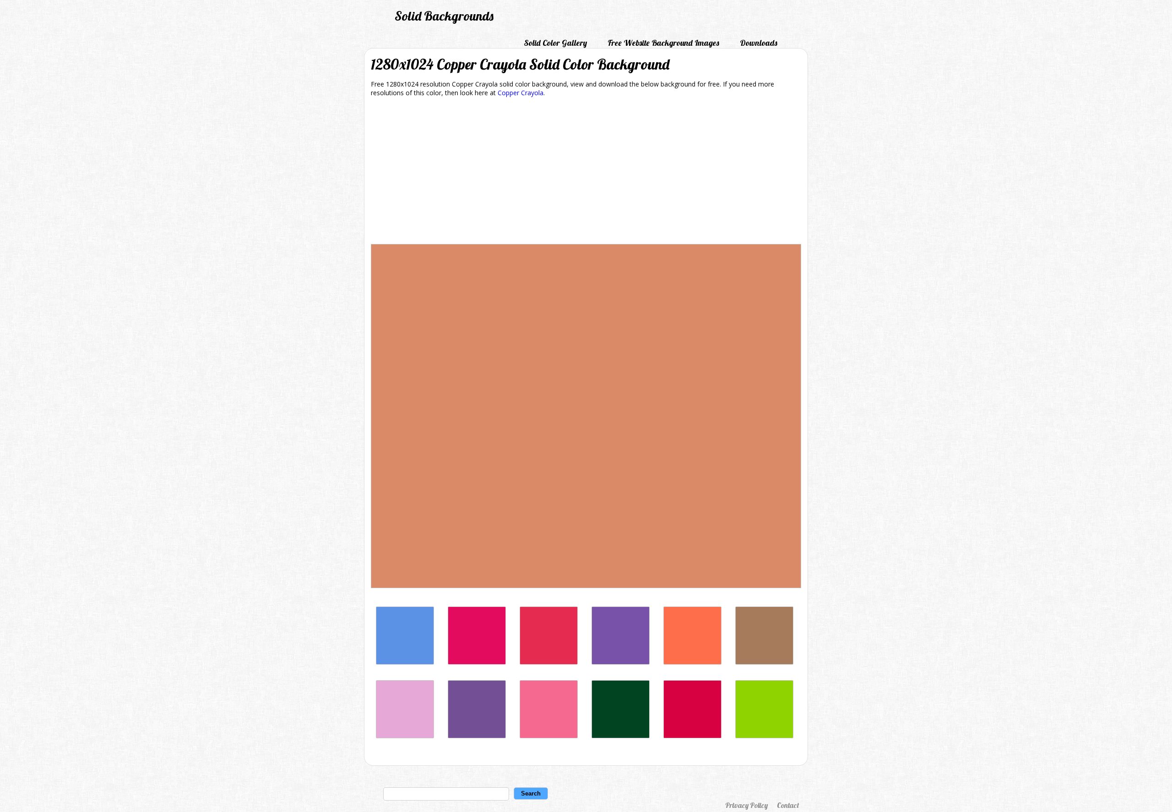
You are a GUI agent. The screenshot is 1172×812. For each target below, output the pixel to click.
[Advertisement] (586, 172)
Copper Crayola (520, 92)
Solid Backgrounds (444, 16)
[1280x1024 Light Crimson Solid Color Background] (549, 735)
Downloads (758, 43)
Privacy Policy (746, 805)
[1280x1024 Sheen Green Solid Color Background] (764, 735)
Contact (788, 805)
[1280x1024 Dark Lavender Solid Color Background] (477, 735)
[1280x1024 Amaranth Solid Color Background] (549, 662)
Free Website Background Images (663, 43)
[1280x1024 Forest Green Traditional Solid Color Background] (620, 735)
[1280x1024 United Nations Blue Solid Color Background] (405, 662)
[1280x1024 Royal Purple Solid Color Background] (620, 662)
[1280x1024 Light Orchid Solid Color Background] (405, 735)
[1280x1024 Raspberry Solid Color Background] (477, 662)
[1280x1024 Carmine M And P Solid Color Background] (692, 735)
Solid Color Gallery (555, 43)
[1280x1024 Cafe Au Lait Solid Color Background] (764, 662)
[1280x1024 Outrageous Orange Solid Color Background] (692, 662)
